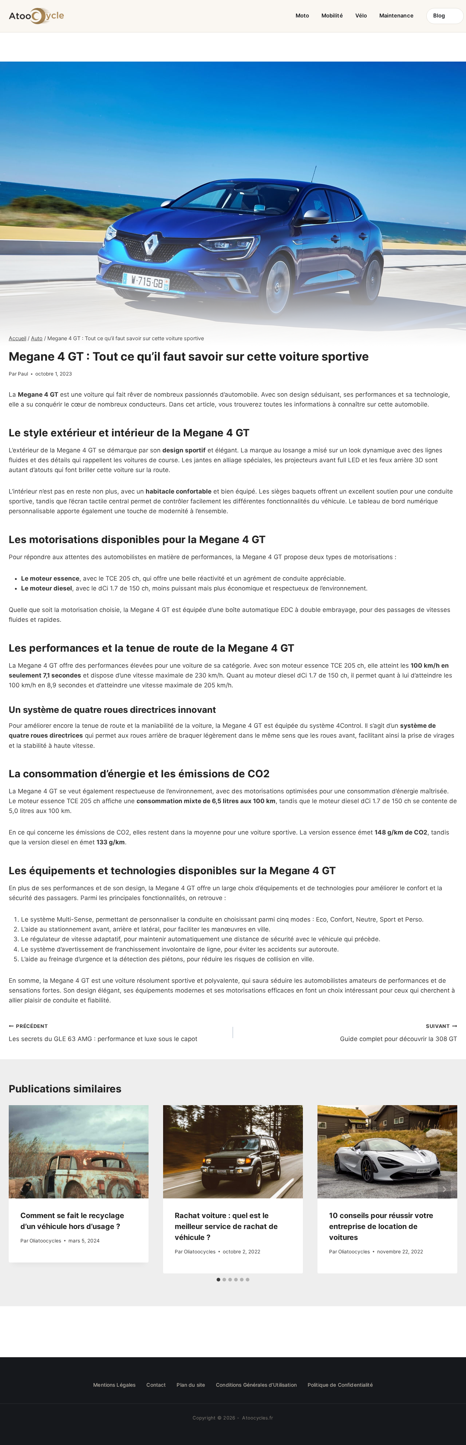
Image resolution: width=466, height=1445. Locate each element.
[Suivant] (444, 1189)
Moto (302, 15)
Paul (23, 374)
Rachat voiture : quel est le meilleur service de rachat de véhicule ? (226, 1226)
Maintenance (396, 15)
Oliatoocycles (45, 1241)
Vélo (361, 15)
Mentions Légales (114, 1385)
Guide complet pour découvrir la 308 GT (398, 1032)
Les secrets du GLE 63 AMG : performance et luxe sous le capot (103, 1032)
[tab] (218, 1279)
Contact (156, 1385)
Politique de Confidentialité (340, 1385)
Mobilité (332, 15)
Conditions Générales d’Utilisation (256, 1385)
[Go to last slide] (21, 1189)
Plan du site (191, 1385)
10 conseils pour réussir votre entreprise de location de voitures (381, 1226)
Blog (439, 15)
